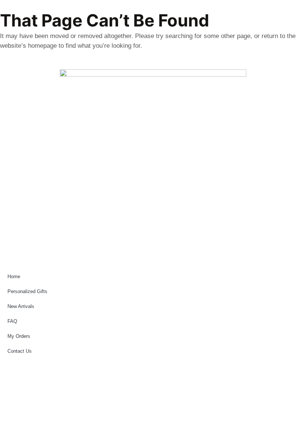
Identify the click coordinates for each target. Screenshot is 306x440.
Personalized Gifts (27, 291)
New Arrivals (20, 306)
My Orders (18, 336)
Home (13, 276)
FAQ (12, 321)
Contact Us (19, 351)
